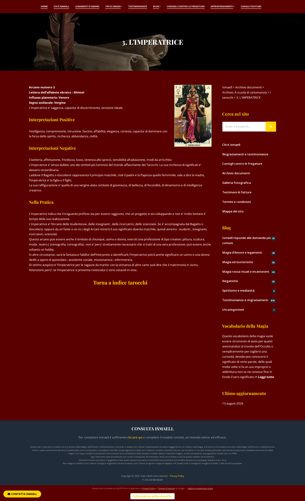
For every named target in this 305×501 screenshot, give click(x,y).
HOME (44, 6)
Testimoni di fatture (237, 192)
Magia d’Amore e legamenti (242, 252)
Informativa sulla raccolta (152, 496)
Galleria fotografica (236, 183)
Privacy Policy (177, 475)
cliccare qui (134, 437)
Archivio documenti (236, 173)
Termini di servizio (166, 488)
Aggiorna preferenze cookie (200, 488)
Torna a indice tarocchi (120, 282)
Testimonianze (137, 6)
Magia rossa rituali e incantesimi (245, 271)
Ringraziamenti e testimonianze (245, 154)
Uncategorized (233, 309)
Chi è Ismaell (61, 6)
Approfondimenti (222, 6)
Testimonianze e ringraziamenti (245, 300)
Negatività (230, 281)
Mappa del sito (233, 211)
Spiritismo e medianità (238, 290)
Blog (156, 6)
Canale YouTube (251, 6)
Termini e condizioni (236, 202)
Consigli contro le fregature (186, 6)
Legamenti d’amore (87, 6)
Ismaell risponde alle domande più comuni (246, 240)
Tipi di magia (113, 6)
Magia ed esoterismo (237, 262)
